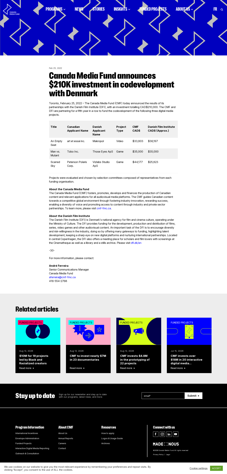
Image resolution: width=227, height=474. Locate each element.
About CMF (65, 427)
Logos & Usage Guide (112, 438)
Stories (99, 9)
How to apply (107, 433)
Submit (191, 395)
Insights (120, 9)
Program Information (29, 427)
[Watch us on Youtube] (175, 434)
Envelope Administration (27, 438)
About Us (183, 9)
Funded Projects (153, 9)
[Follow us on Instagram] (162, 434)
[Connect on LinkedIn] (169, 434)
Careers (62, 443)
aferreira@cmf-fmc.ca (62, 277)
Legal (168, 454)
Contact (62, 448)
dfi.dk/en (136, 242)
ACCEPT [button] (216, 468)
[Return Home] (14, 9)
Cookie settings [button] (199, 468)
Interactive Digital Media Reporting (32, 448)
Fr (215, 9)
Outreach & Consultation (27, 453)
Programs (54, 9)
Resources (108, 427)
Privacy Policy (158, 454)
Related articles (36, 309)
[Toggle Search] (222, 9)
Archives (105, 443)
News (79, 9)
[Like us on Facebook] (155, 434)
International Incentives (26, 433)
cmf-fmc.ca (104, 208)
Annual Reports (65, 438)
